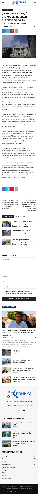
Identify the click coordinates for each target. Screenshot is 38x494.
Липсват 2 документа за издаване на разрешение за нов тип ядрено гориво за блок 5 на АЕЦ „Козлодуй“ (10, 204)
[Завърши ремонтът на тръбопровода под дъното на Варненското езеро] (6, 242)
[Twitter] (8, 31)
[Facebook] (4, 31)
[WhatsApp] (16, 31)
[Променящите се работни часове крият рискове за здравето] (6, 370)
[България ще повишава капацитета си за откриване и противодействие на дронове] (6, 379)
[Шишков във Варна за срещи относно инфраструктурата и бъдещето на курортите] (6, 224)
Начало (4, 7)
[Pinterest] (12, 31)
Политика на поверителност (26, 486)
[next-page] (6, 249)
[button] (3, 2)
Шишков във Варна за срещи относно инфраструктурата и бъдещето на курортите (23, 224)
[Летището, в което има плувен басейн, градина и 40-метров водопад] (6, 434)
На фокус (10, 7)
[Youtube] (24, 411)
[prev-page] (3, 249)
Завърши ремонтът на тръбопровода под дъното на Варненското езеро (23, 242)
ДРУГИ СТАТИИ (7, 217)
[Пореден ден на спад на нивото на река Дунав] (6, 233)
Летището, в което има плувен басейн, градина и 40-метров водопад (22, 433)
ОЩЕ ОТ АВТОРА (20, 217)
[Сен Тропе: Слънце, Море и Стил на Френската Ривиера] (6, 443)
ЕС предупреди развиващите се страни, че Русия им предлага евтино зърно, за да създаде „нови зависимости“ (28, 205)
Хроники (5, 26)
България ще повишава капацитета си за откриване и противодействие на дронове (24, 379)
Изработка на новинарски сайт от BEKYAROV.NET (19, 488)
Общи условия (12, 486)
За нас (5, 486)
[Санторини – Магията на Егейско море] (6, 425)
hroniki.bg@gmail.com (25, 405)
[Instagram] (19, 411)
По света (10, 10)
